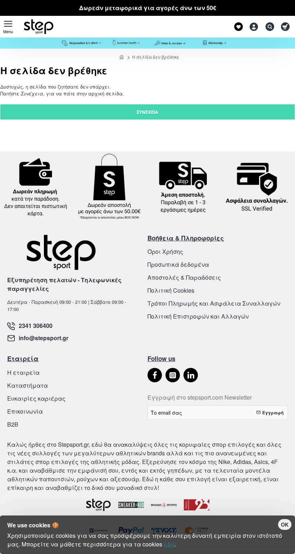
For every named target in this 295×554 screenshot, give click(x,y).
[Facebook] (155, 375)
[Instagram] (172, 375)
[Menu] (8, 26)
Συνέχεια (147, 112)
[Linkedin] (190, 375)
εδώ (169, 544)
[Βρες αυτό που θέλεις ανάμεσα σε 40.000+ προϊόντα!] (268, 26)
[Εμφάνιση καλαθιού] (285, 26)
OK (285, 524)
